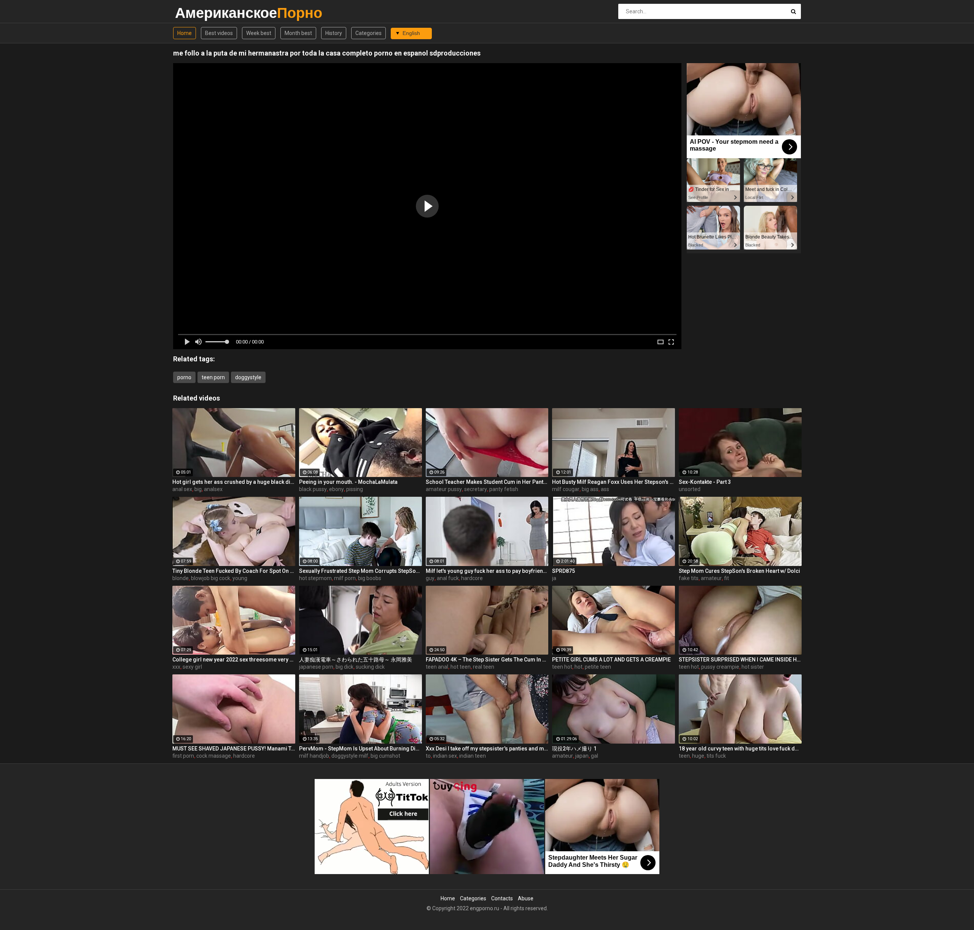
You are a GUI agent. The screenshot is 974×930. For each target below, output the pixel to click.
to (428, 756)
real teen (483, 667)
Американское (195, 13)
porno (184, 377)
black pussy (313, 489)
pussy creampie (720, 667)
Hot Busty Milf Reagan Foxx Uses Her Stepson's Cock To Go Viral (613, 482)
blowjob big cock (210, 578)
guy (430, 578)
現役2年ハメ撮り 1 (574, 749)
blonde (180, 578)
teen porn (213, 377)
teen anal (437, 667)
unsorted (689, 489)
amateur (711, 578)
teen (684, 756)
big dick (344, 667)
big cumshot (385, 756)
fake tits (689, 578)
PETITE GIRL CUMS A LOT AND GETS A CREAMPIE (611, 660)
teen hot (562, 667)
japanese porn (316, 667)
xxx (176, 667)
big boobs (369, 578)
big (198, 489)
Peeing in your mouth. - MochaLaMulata (348, 482)
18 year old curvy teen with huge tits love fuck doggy (740, 749)
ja (554, 578)
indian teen (472, 756)
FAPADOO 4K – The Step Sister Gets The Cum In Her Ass (487, 660)
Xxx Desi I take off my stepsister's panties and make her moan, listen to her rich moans (487, 749)
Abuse (525, 898)
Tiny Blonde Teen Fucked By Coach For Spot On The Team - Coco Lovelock (233, 571)
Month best (298, 33)
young (239, 578)
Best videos (219, 33)
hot (578, 667)
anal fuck (448, 578)
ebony (336, 489)
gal (594, 756)
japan (582, 756)
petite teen (598, 667)
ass (605, 489)
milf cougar (565, 489)
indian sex (445, 756)
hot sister (753, 667)
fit (726, 578)
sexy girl (192, 667)
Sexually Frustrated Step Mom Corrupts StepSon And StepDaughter (360, 571)
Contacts (502, 898)
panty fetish (503, 489)
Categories (368, 33)
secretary (475, 489)
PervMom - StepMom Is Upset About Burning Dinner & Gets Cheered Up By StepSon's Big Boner (360, 749)
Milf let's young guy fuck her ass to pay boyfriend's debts (487, 571)
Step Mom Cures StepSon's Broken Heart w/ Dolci (739, 571)
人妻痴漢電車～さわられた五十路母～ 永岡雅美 (355, 660)
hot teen (460, 667)
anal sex (182, 489)
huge (698, 756)
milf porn (345, 578)
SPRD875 (563, 571)
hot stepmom (315, 578)
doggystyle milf (349, 756)
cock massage (213, 756)
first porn (183, 756)
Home (184, 33)
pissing (354, 489)
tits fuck (716, 756)
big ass (590, 489)
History (333, 33)
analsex (213, 489)
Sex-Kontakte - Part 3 (705, 482)
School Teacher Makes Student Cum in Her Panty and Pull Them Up (487, 482)
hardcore (472, 578)
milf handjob (314, 756)
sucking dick (370, 667)
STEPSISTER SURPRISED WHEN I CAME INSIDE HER (740, 660)
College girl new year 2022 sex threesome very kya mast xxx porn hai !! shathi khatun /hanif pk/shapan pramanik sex (233, 660)
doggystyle (248, 377)
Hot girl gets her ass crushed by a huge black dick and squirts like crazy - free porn (233, 482)
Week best (258, 33)
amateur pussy (444, 489)
